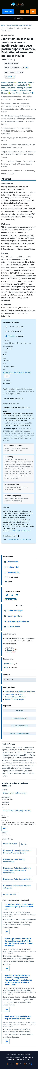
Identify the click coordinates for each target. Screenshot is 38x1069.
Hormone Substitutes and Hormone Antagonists (17, 886)
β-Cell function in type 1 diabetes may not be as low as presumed (18, 1017)
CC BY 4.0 (11, 77)
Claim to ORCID (11, 599)
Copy (6, 376)
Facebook (11, 1064)
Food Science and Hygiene (14, 694)
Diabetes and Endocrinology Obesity (17, 879)
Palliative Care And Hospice (14, 699)
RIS (13, 531)
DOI (26, 68)
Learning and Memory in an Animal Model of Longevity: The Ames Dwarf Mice (19, 906)
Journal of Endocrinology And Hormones (19, 25)
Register (8, 11)
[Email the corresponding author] (33, 93)
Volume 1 (7, 680)
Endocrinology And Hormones (14, 793)
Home (3, 25)
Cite (4, 828)
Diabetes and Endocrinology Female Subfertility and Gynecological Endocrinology (17, 870)
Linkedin (28, 1064)
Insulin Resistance (10, 844)
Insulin (23, 844)
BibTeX (18, 531)
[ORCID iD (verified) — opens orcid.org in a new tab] (15, 82)
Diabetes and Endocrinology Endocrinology (14, 860)
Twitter (20, 1064)
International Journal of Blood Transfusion (20, 692)
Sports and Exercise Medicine (15, 697)
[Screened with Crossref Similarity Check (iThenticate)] (10, 649)
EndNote (24, 531)
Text (29, 531)
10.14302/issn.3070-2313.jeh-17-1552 (17, 372)
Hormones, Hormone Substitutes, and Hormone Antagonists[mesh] (18, 852)
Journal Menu (19, 18)
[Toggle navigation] (33, 11)
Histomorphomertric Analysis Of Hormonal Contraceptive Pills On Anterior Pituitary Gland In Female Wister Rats (19, 942)
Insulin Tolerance (9, 894)
